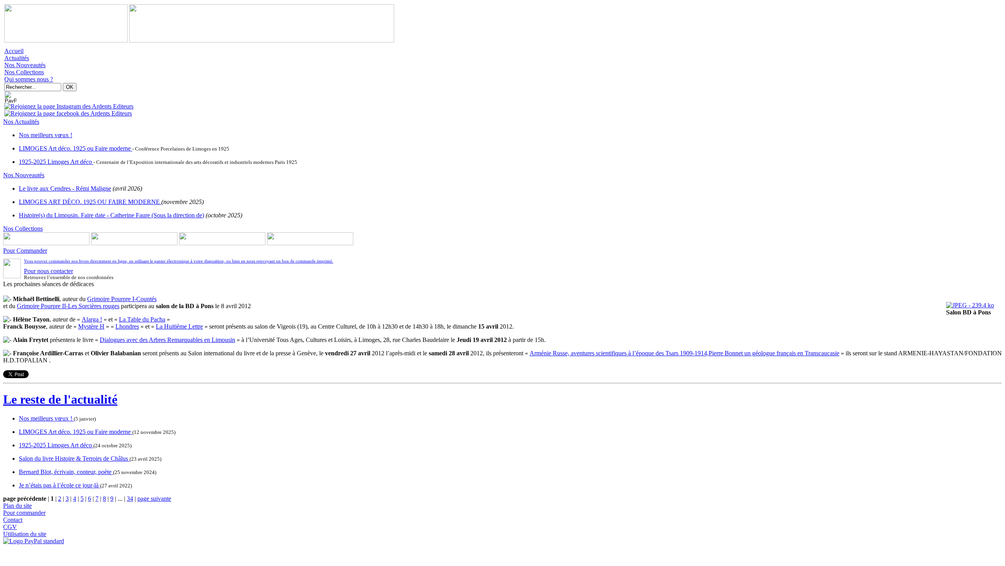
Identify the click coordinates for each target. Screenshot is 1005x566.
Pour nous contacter (48, 271)
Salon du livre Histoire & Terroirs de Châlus (74, 458)
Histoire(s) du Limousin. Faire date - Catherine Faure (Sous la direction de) (111, 215)
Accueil (14, 51)
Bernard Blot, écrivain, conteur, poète (66, 472)
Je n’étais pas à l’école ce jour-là (59, 485)
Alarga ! (92, 319)
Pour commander (24, 512)
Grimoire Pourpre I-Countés (122, 299)
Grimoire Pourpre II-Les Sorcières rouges (68, 306)
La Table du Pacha (142, 319)
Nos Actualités (21, 121)
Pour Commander (25, 250)
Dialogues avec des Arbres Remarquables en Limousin (167, 339)
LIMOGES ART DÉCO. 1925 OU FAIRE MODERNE (90, 201)
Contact (12, 519)
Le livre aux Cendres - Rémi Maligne (65, 188)
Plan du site (17, 505)
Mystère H (91, 326)
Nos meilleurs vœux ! (45, 135)
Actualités (16, 58)
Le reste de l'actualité (60, 399)
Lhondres (127, 326)
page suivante (154, 498)
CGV (10, 527)
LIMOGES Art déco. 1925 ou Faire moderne (75, 148)
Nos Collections (24, 72)
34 (130, 498)
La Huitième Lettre (179, 326)
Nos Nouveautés (25, 65)
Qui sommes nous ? (28, 79)
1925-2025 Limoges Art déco (56, 161)
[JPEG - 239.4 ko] (970, 305)
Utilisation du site (24, 534)
